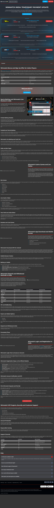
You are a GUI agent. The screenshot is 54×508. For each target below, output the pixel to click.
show (51, 63)
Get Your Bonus (27, 92)
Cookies (20, 482)
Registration (51, 1)
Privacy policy (10, 482)
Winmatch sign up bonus (6, 70)
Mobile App (11, 1)
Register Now (49, 21)
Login (45, 1)
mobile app (42, 346)
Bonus (16, 1)
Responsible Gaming (15, 482)
